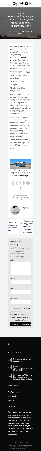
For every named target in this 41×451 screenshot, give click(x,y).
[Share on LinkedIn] (20, 188)
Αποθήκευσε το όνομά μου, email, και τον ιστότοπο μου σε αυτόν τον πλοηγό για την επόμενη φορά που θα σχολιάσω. (20, 314)
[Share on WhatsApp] (13, 183)
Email (13, 288)
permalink (20, 200)
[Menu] (9, 3)
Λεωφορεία (20, 13)
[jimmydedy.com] (22, 4)
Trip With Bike (13, 392)
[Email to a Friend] (24, 183)
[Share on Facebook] (16, 183)
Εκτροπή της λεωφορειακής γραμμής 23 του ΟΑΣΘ (22, 368)
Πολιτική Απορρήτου (20, 442)
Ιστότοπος (14, 298)
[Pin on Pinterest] (28, 183)
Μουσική (11, 400)
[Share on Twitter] (20, 183)
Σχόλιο (13, 260)
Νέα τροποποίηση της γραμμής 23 (22, 360)
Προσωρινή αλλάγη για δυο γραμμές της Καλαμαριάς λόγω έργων (27, 226)
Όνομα (13, 278)
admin (20, 33)
